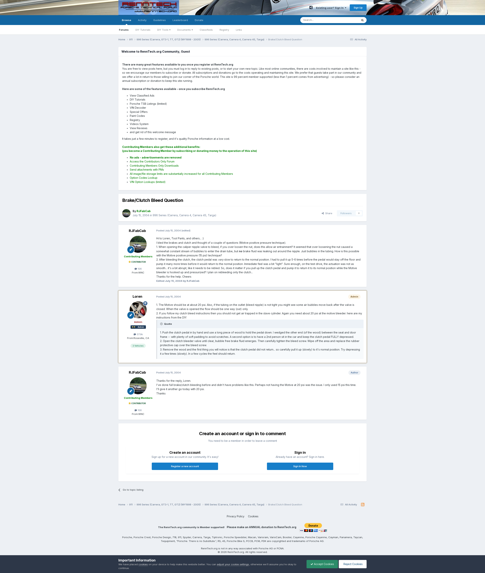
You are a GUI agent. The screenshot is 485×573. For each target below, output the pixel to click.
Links (239, 29)
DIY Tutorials (142, 29)
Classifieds (206, 29)
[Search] (362, 20)
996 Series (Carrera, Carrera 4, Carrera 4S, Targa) (184, 215)
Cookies (253, 516)
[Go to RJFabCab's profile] (126, 213)
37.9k (139, 334)
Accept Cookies (323, 564)
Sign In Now (300, 466)
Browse (126, 20)
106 (139, 268)
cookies (143, 564)
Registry (224, 29)
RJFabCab (137, 231)
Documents (184, 29)
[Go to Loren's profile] (138, 309)
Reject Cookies (353, 564)
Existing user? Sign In (330, 7)
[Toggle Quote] (161, 323)
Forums (124, 29)
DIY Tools (163, 29)
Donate (199, 20)
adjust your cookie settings (233, 564)
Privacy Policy (235, 516)
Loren (137, 296)
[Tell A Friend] (311, 7)
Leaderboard (180, 20)
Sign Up (358, 7)
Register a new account (185, 466)
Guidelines (159, 20)
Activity (142, 20)
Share (328, 213)
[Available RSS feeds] (363, 504)
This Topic (347, 20)
